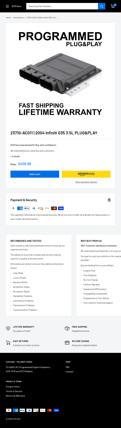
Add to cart (34, 174)
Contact (69, 371)
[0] (113, 6)
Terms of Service (14, 391)
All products (19, 17)
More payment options (86, 182)
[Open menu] (7, 6)
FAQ (67, 367)
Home (8, 17)
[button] (86, 174)
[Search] (101, 6)
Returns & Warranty (15, 395)
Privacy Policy (12, 386)
